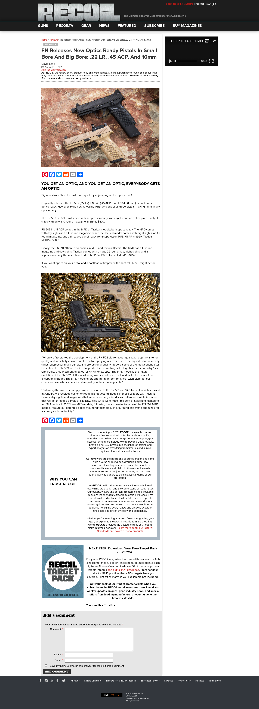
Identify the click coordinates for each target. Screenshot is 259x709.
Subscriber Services (150, 680)
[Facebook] (41, 681)
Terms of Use (215, 680)
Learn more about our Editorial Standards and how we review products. (125, 529)
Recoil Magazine (137, 693)
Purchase (199, 680)
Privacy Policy (184, 680)
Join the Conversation (53, 69)
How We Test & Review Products (121, 680)
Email (59, 660)
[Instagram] (47, 681)
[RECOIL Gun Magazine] (79, 20)
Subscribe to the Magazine (179, 3)
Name (58, 654)
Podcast (199, 3)
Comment (56, 629)
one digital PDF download (123, 570)
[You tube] (52, 681)
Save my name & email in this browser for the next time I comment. (87, 665)
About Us (75, 680)
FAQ (208, 3)
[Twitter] (64, 681)
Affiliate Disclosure (92, 680)
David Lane (48, 64)
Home (44, 40)
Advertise (168, 680)
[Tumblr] (58, 681)
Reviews (54, 40)
